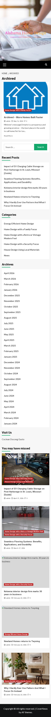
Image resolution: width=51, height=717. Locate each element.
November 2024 (12, 368)
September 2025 (12, 312)
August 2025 (10, 317)
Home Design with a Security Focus (21, 244)
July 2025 (8, 323)
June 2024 (9, 395)
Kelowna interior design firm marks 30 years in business (25, 189)
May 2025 (9, 334)
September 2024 (12, 379)
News (6, 255)
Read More (8, 136)
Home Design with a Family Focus (18, 110)
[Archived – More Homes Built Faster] (25, 98)
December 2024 (12, 362)
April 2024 (9, 407)
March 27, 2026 (19, 548)
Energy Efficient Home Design (19, 223)
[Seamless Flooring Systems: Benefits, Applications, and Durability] (25, 522)
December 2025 (12, 295)
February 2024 (11, 418)
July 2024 (8, 390)
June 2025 (9, 329)
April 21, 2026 (18, 498)
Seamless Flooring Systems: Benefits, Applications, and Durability (22, 180)
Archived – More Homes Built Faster (23, 117)
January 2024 (10, 423)
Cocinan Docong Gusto (13, 439)
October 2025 (11, 306)
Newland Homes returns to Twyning (22, 196)
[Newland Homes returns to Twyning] (25, 622)
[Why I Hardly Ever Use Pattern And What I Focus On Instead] (25, 669)
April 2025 (9, 340)
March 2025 (10, 345)
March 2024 (10, 412)
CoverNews (42, 708)
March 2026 (10, 278)
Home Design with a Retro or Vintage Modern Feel (22, 237)
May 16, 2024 (18, 121)
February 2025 (11, 351)
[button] (5, 64)
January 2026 (10, 290)
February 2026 (11, 284)
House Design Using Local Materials (21, 249)
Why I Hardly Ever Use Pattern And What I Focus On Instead (25, 204)
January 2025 (10, 356)
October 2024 (11, 373)
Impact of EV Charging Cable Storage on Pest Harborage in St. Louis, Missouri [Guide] (24, 169)
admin (8, 121)
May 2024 (9, 401)
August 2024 (10, 384)
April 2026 (9, 273)
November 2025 (12, 301)
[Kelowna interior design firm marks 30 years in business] (25, 572)
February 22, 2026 (20, 598)
